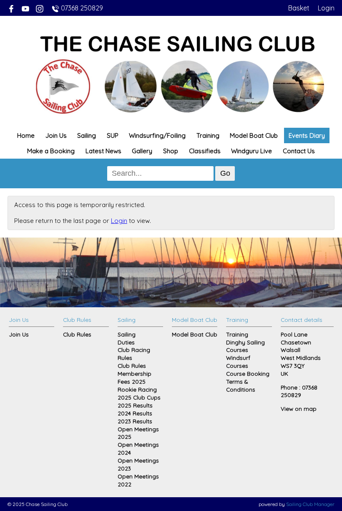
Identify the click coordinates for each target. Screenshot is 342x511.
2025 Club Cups (139, 397)
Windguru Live (251, 151)
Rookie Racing (137, 389)
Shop (170, 151)
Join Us (56, 135)
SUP (112, 135)
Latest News (103, 151)
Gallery (142, 151)
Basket (298, 8)
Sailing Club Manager (310, 504)
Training (207, 135)
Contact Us (299, 151)
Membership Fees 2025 (134, 377)
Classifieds (205, 151)
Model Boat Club (254, 135)
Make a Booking (51, 151)
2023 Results (135, 421)
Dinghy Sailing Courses (245, 346)
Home (26, 135)
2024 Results (135, 413)
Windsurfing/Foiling (157, 135)
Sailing (86, 135)
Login (326, 8)
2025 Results (135, 405)
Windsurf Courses (238, 361)
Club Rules (77, 334)
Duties (126, 342)
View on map (299, 408)
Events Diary (307, 135)
